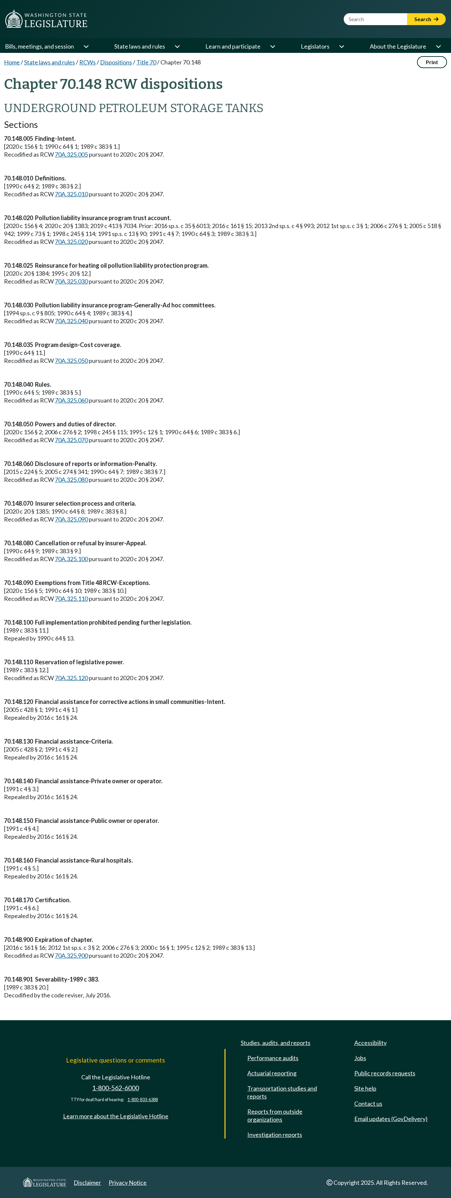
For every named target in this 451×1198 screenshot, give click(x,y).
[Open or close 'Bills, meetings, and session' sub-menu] (86, 46)
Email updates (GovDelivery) (391, 1118)
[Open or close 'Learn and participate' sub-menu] (272, 46)
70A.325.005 (71, 154)
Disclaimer (87, 1182)
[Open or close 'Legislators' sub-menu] (341, 46)
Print (432, 62)
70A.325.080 (71, 479)
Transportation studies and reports (282, 1092)
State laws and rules (139, 46)
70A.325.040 (71, 321)
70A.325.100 (71, 558)
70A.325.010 (71, 194)
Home (12, 62)
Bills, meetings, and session (39, 46)
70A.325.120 (71, 677)
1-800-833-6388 (142, 1099)
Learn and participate (232, 46)
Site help (365, 1088)
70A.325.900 (71, 955)
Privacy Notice (128, 1182)
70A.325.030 (71, 281)
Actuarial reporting (271, 1073)
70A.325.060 (71, 400)
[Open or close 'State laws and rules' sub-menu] (177, 46)
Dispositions (116, 62)
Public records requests (384, 1073)
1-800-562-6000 (115, 1088)
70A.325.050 (71, 360)
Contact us (368, 1103)
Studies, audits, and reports (275, 1042)
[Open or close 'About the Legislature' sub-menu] (438, 46)
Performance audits (272, 1058)
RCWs (87, 62)
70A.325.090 (71, 519)
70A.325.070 (71, 440)
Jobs (360, 1058)
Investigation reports (274, 1134)
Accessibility (370, 1042)
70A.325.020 (71, 241)
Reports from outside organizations (274, 1115)
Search (423, 19)
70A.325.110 (71, 598)
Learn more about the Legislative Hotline (115, 1116)
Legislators (315, 46)
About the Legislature (398, 46)
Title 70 (146, 62)
